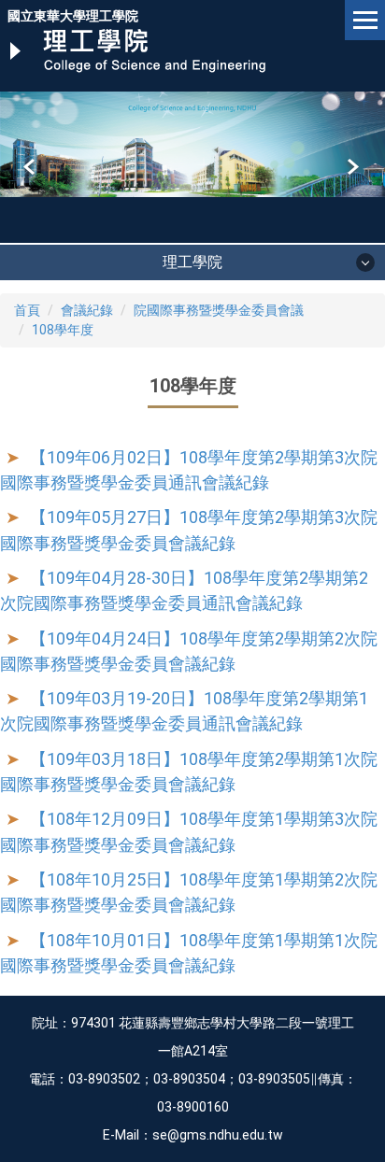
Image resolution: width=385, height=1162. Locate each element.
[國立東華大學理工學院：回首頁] (137, 51)
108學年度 (62, 329)
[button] (30, 167)
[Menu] (365, 20)
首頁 (27, 310)
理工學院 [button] (192, 262)
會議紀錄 (87, 310)
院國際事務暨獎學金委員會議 (219, 310)
